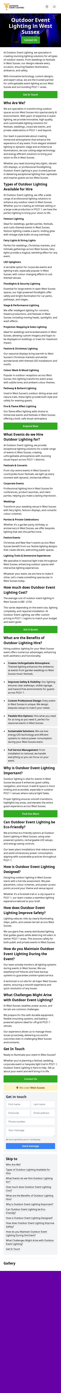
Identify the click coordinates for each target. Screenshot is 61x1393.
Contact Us (30, 40)
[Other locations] (47, 7)
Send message (30, 1146)
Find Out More (30, 813)
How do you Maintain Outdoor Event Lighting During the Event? (26, 1233)
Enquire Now (30, 426)
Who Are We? (13, 1164)
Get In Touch (30, 94)
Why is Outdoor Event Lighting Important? (29, 1204)
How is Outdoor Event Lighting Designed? (29, 1218)
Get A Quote (30, 629)
